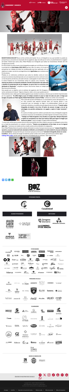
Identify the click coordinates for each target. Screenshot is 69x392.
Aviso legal (6, 390)
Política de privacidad (49, 390)
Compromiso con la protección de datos (25, 390)
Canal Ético (13, 390)
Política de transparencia (60, 390)
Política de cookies (39, 390)
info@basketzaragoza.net (42, 385)
